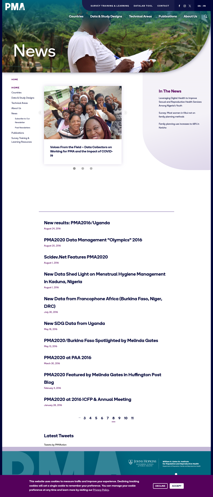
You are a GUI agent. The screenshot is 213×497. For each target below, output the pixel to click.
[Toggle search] (205, 16)
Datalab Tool (143, 6)
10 (126, 418)
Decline (160, 486)
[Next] (126, 113)
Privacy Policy (101, 490)
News (14, 114)
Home (14, 80)
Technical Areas (140, 16)
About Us (190, 16)
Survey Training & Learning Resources (21, 140)
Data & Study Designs (106, 16)
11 (132, 418)
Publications (168, 16)
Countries (76, 16)
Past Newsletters (22, 128)
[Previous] (40, 113)
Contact (163, 6)
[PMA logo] (15, 6)
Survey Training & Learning (110, 6)
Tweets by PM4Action (55, 445)
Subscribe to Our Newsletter (22, 121)
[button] (199, 6)
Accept (176, 486)
